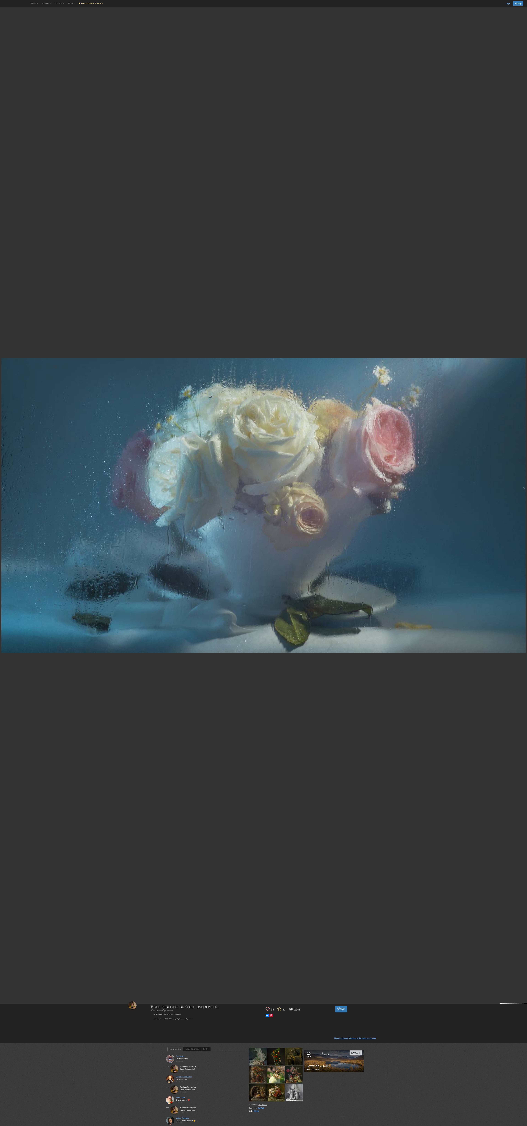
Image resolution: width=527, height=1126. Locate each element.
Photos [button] (33, 3)
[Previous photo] (3, 489)
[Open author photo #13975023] (258, 1056)
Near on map (192, 1049)
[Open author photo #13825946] (258, 1092)
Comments (175, 1049)
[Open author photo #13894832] (294, 1074)
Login (508, 4)
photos (262, 1105)
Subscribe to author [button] (341, 1009)
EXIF (205, 1049)
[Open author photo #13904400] (276, 1074)
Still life (256, 1111)
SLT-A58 (261, 1108)
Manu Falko (180, 1097)
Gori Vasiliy (180, 1056)
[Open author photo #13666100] (294, 1092)
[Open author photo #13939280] (294, 1056)
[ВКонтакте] (267, 1015)
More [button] (70, 3)
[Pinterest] (271, 1015)
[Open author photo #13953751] (276, 1056)
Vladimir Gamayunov (184, 1077)
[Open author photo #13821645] (276, 1092)
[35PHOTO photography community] (14, 3)
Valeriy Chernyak (182, 1118)
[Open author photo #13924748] (258, 1074)
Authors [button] (46, 3)
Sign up (518, 3)
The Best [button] (59, 3)
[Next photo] (524, 489)
